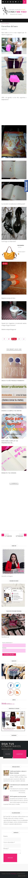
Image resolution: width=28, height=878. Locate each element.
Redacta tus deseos (9, 473)
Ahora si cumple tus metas (12, 410)
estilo (7, 23)
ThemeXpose (13, 873)
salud (13, 703)
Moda (4, 703)
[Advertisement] (14, 111)
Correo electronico (7, 642)
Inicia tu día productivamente (13, 380)
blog (3, 23)
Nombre (4, 647)
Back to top (21, 875)
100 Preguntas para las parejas (18, 796)
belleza (9, 704)
